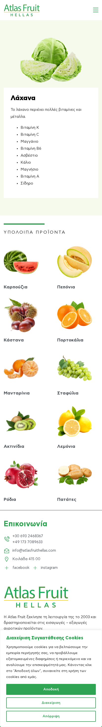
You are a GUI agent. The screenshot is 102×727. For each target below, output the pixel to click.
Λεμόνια (66, 446)
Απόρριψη (51, 716)
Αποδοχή (51, 689)
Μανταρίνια (17, 393)
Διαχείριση (51, 703)
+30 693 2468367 (27, 536)
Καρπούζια (15, 287)
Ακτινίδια (14, 446)
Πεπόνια (66, 287)
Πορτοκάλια (70, 340)
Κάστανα (14, 340)
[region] (51, 678)
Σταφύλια (67, 393)
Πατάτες (66, 499)
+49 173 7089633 (27, 542)
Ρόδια (10, 499)
